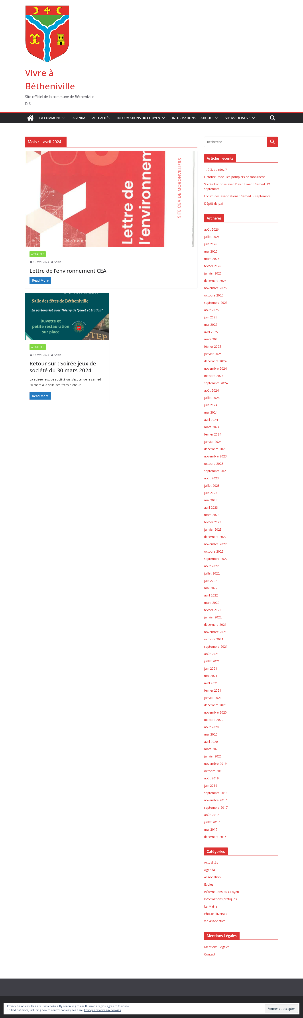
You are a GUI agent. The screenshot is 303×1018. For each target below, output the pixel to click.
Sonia (57, 262)
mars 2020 (211, 749)
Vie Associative (237, 118)
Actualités (101, 118)
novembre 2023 (215, 456)
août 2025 (211, 310)
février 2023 (212, 522)
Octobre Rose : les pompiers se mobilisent (234, 177)
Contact (209, 954)
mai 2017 (210, 829)
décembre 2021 (215, 624)
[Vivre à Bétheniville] (30, 118)
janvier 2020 (213, 756)
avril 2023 (211, 507)
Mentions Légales (217, 947)
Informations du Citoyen (138, 118)
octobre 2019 (213, 771)
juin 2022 (210, 581)
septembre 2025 (216, 302)
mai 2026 (210, 251)
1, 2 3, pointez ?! (215, 169)
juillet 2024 (212, 398)
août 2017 (211, 815)
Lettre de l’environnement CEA (68, 270)
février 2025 (212, 346)
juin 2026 (210, 244)
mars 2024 (211, 427)
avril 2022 (211, 595)
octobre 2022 (213, 551)
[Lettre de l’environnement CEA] (111, 199)
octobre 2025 (213, 295)
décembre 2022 (215, 537)
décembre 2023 (215, 449)
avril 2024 (211, 420)
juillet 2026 (212, 237)
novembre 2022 (215, 544)
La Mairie (210, 906)
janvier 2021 (213, 698)
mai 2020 (210, 734)
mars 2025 (211, 339)
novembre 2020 (215, 712)
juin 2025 (210, 317)
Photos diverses (215, 914)
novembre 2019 (215, 763)
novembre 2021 (215, 632)
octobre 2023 (213, 463)
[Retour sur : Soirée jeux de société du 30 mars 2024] (67, 316)
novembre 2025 (215, 288)
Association (212, 877)
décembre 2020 (215, 705)
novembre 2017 (215, 800)
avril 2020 (211, 741)
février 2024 (212, 434)
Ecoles (208, 884)
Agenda (79, 118)
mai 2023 (210, 500)
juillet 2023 (212, 485)
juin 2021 (210, 668)
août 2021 (211, 654)
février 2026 (212, 266)
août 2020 (211, 727)
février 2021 (212, 690)
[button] (63, 118)
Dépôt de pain (214, 203)
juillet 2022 (212, 573)
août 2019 (211, 778)
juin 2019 (210, 785)
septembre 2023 (216, 471)
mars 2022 (211, 602)
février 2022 (212, 610)
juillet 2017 (212, 822)
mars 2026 (211, 259)
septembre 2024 (216, 383)
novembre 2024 (215, 368)
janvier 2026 (213, 273)
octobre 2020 (213, 720)
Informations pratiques (192, 118)
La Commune (50, 118)
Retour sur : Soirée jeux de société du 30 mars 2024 (63, 367)
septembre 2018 (216, 793)
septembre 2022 (216, 559)
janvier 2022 (213, 617)
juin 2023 (210, 493)
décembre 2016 (215, 837)
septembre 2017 (216, 807)
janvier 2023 (213, 529)
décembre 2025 (215, 281)
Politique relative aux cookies (102, 1010)
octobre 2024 (213, 376)
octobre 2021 (213, 639)
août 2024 (211, 390)
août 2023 (211, 478)
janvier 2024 (213, 441)
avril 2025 (211, 332)
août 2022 (211, 566)
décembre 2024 (215, 361)
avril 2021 (211, 683)
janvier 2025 (213, 354)
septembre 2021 (216, 646)
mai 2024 (210, 412)
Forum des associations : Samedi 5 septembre (237, 196)
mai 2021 (210, 676)
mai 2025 (210, 324)
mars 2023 (211, 515)
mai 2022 (210, 588)
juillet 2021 (212, 661)
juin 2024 (210, 405)
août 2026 (211, 229)
